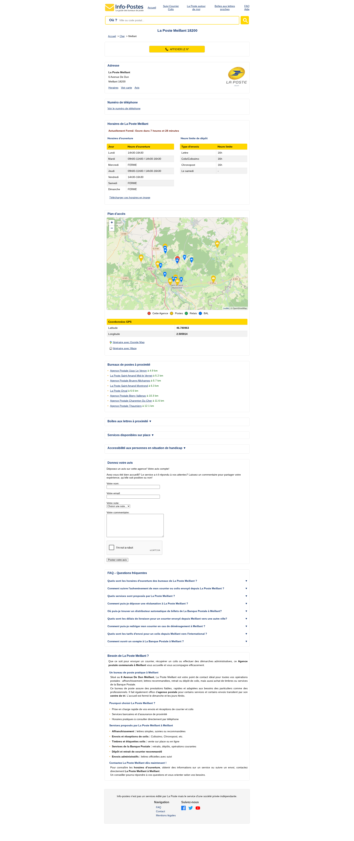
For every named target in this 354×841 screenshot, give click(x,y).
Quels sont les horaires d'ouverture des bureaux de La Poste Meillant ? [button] (152, 580)
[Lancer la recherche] (245, 20)
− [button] (112, 228)
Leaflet (226, 308)
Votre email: (113, 493)
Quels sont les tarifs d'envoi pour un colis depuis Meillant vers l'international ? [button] (157, 633)
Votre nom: (113, 483)
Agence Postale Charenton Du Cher (131, 400)
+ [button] (112, 222)
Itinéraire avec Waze (125, 348)
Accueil (152, 7)
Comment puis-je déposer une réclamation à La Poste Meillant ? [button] (147, 603)
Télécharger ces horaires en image (129, 197)
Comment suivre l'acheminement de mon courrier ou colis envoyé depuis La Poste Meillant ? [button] (165, 588)
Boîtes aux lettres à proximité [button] (129, 421)
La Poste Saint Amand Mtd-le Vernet (131, 375)
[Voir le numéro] (177, 49)
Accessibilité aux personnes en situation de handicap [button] (146, 448)
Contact (160, 811)
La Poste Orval (118, 390)
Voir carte (126, 87)
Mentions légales (166, 815)
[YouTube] (198, 808)
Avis (137, 87)
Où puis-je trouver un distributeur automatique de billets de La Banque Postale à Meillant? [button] (164, 611)
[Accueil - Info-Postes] (124, 11)
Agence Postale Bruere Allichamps (130, 380)
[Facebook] (183, 808)
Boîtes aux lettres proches (225, 8)
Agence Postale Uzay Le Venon (128, 370)
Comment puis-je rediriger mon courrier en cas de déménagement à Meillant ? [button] (156, 626)
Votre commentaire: (118, 512)
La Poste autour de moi (196, 8)
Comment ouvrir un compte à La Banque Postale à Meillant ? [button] (145, 641)
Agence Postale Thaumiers (126, 405)
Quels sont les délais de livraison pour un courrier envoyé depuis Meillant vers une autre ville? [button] (167, 618)
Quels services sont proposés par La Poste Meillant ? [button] (141, 595)
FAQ (158, 807)
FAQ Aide (246, 8)
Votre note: (113, 503)
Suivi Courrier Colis (171, 8)
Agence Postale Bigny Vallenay (128, 395)
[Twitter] (190, 808)
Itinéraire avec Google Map (129, 342)
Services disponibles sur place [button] (130, 435)
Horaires (113, 87)
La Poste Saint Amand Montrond (129, 385)
